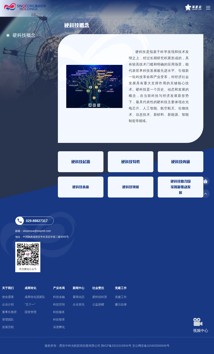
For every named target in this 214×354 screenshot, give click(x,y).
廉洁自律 (121, 304)
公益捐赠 (98, 304)
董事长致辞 (9, 312)
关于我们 (8, 288)
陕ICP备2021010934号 (116, 345)
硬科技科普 (99, 297)
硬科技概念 (24, 35)
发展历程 (8, 327)
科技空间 (59, 304)
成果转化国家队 (35, 297)
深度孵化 (59, 327)
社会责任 (98, 288)
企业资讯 (78, 304)
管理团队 (8, 319)
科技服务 (59, 312)
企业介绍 (8, 304)
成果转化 (30, 288)
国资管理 (30, 312)
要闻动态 (78, 297)
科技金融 (59, 297)
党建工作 (121, 288)
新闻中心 (78, 288)
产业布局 (59, 288)
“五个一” (30, 304)
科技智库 (59, 319)
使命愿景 (8, 297)
